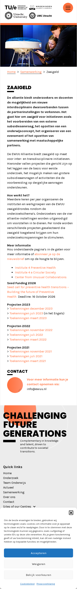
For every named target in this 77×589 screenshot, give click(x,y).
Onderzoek (10, 478)
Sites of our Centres (17, 506)
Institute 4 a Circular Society (35, 272)
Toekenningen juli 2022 (26, 335)
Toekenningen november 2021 (30, 351)
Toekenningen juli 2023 (26, 313)
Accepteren (38, 553)
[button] (71, 513)
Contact (8, 502)
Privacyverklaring (46, 583)
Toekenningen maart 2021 (27, 361)
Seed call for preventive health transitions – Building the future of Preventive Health (38, 291)
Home (7, 473)
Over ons (9, 497)
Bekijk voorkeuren (38, 575)
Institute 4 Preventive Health (35, 267)
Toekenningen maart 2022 (28, 339)
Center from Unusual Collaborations (41, 277)
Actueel (8, 487)
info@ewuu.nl (37, 389)
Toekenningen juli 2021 (25, 356)
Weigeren (38, 564)
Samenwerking (13, 492)
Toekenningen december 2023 (31, 308)
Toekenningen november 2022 (31, 330)
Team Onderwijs (14, 483)
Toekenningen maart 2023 (28, 318)
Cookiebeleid (27, 583)
